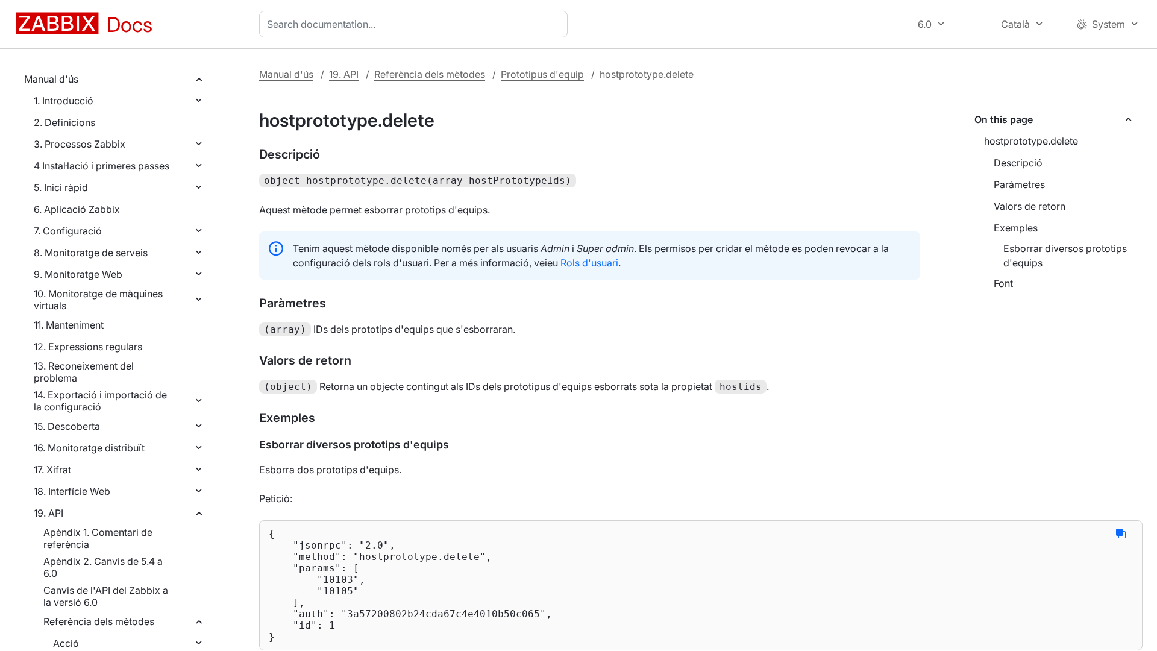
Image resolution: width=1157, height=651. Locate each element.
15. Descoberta (67, 426)
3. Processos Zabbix (79, 144)
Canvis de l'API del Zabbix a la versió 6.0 (105, 596)
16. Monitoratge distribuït (89, 448)
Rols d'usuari (589, 263)
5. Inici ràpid (61, 187)
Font (1003, 283)
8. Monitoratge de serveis (91, 253)
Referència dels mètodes (98, 621)
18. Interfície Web (72, 491)
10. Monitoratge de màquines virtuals (98, 300)
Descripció (1018, 163)
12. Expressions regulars (88, 347)
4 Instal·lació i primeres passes (101, 166)
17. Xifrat (52, 470)
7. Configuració (68, 231)
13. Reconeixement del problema (84, 372)
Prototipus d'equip (542, 74)
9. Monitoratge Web (78, 274)
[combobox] (415, 24)
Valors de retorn (1029, 206)
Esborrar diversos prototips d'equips (1065, 255)
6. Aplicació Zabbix (77, 209)
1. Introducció (63, 101)
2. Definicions (64, 122)
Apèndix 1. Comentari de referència (97, 538)
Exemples (1016, 228)
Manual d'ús (51, 79)
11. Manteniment (69, 325)
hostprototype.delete (1031, 141)
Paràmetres (1019, 184)
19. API (48, 513)
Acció (66, 643)
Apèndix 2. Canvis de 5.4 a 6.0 (103, 567)
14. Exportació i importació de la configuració (100, 401)
